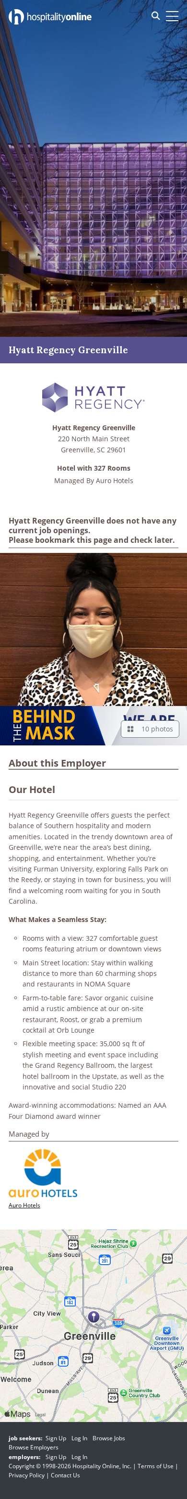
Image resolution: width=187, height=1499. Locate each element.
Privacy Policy (27, 1475)
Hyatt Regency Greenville (93, 428)
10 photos (155, 728)
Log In (79, 1438)
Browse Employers (33, 1447)
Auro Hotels (114, 480)
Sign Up (56, 1438)
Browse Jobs (109, 1438)
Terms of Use (156, 1466)
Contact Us (65, 1475)
